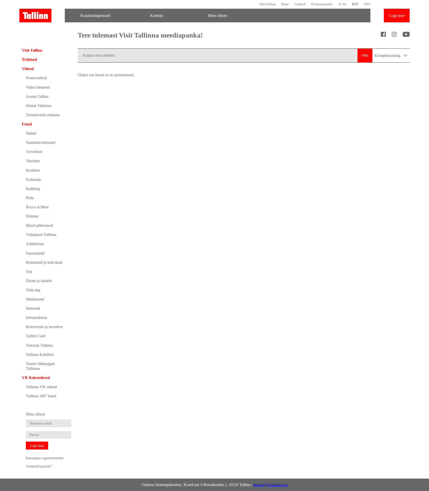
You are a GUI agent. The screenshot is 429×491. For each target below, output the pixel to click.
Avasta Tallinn (37, 96)
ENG (367, 4)
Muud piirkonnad (39, 225)
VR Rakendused (36, 378)
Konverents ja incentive (44, 327)
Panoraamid (35, 253)
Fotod (27, 124)
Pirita (30, 198)
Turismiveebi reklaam (43, 115)
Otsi (365, 55)
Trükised (29, 59)
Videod (28, 69)
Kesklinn (33, 170)
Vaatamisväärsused (40, 142)
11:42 (342, 4)
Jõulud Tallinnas (38, 106)
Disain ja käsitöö (39, 281)
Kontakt (156, 15)
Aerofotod (34, 152)
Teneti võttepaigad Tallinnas (40, 366)
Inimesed (33, 308)
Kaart (285, 4)
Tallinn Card (35, 336)
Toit (29, 271)
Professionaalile (322, 4)
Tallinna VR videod (41, 387)
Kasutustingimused (95, 15)
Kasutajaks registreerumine (45, 458)
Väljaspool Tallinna (41, 234)
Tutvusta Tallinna (39, 345)
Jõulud (31, 133)
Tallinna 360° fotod (41, 396)
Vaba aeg (33, 290)
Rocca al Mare (37, 207)
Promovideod (36, 78)
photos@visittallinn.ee (270, 485)
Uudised (300, 4)
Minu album (217, 15)
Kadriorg (33, 189)
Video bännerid (38, 87)
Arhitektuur (35, 244)
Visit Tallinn (267, 4)
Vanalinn (33, 161)
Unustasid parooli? (39, 466)
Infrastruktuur (36, 317)
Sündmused (35, 299)
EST (355, 4)
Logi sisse (397, 15)
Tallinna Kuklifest (40, 354)
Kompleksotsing (388, 55)
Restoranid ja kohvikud (44, 262)
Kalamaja (33, 179)
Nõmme (32, 216)
